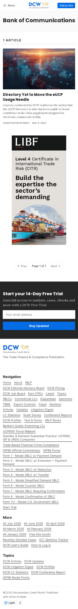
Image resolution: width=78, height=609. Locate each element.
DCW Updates (34, 561)
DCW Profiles (45, 567)
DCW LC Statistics (15, 572)
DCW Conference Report (48, 572)
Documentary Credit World (29, 592)
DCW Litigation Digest (18, 567)
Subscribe (66, 5)
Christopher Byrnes (16, 123)
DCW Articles (12, 561)
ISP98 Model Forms (16, 577)
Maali (23, 596)
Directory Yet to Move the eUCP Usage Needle (33, 97)
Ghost (13, 596)
